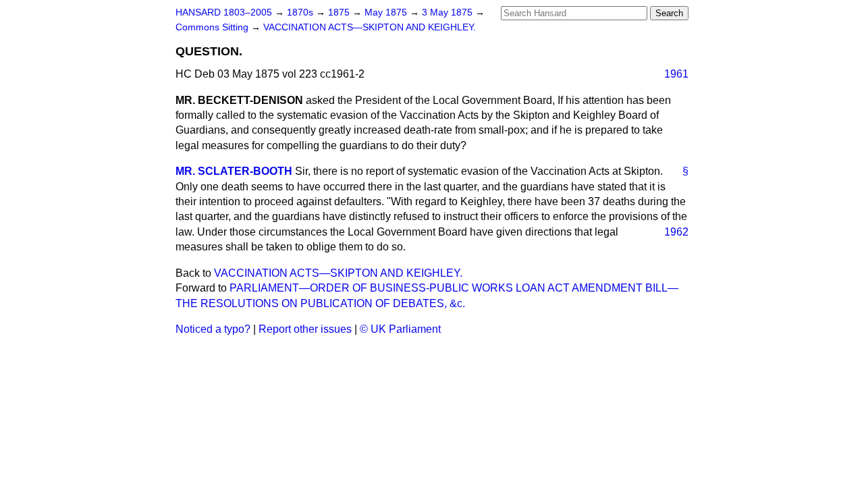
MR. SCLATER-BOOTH (234, 171)
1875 (340, 12)
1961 (676, 74)
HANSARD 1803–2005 (224, 12)
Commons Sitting (213, 27)
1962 (676, 232)
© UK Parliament (400, 329)
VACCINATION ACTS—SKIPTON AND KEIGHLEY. (369, 27)
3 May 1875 (448, 12)
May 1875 (387, 12)
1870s (301, 12)
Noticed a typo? (213, 329)
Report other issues (305, 329)
